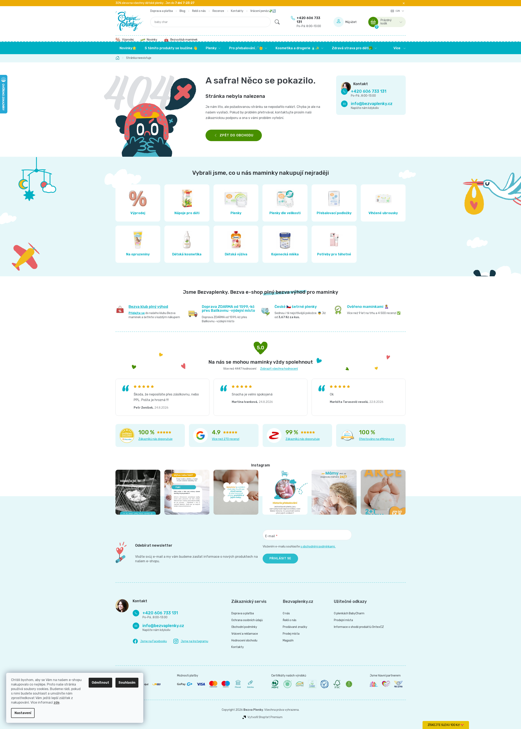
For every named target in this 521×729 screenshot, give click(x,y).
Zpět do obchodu (236, 135)
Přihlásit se (280, 558)
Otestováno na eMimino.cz (376, 439)
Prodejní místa (343, 620)
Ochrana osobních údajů (247, 620)
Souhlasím (127, 682)
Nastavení (23, 713)
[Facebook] (150, 641)
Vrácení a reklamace (244, 633)
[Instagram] (190, 641)
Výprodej (128, 39)
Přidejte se (137, 313)
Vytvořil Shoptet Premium (265, 717)
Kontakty (237, 11)
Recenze (218, 11)
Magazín (288, 640)
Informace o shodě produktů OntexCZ (359, 627)
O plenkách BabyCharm (349, 613)
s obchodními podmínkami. (318, 546)
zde (56, 702)
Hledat (277, 22)
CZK (398, 10)
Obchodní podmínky (244, 627)
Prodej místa (291, 633)
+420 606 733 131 (309, 22)
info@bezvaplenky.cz (371, 103)
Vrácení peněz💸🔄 (263, 11)
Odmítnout (100, 682)
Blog (182, 11)
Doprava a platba (161, 11)
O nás (286, 613)
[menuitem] (127, 48)
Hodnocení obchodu (244, 640)
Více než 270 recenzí (225, 439)
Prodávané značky (295, 627)
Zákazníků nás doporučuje (155, 439)
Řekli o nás (199, 11)
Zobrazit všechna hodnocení (279, 368)
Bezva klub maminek (184, 39)
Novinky (152, 39)
